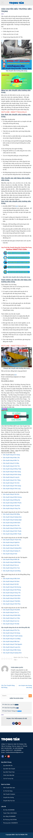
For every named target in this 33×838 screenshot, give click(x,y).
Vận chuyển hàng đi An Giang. (11, 454)
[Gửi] (30, 695)
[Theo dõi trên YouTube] (19, 723)
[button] (2, 2)
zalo (17, 206)
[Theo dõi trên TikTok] (16, 723)
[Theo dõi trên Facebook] (13, 723)
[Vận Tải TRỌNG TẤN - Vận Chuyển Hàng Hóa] (16, 2)
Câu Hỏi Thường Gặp (8, 778)
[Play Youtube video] (16, 80)
